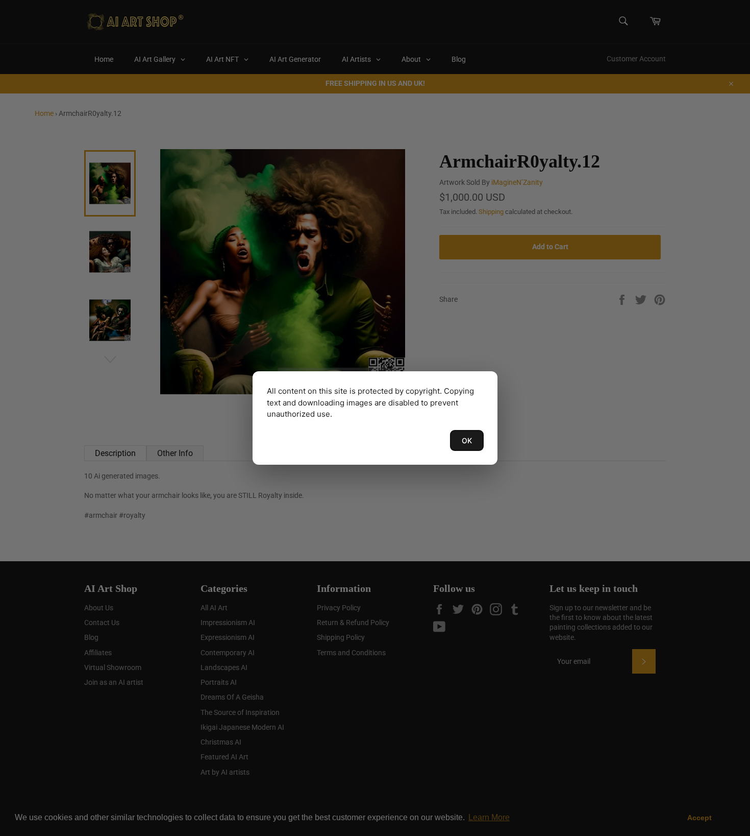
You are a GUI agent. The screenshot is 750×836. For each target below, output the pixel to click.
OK (467, 440)
